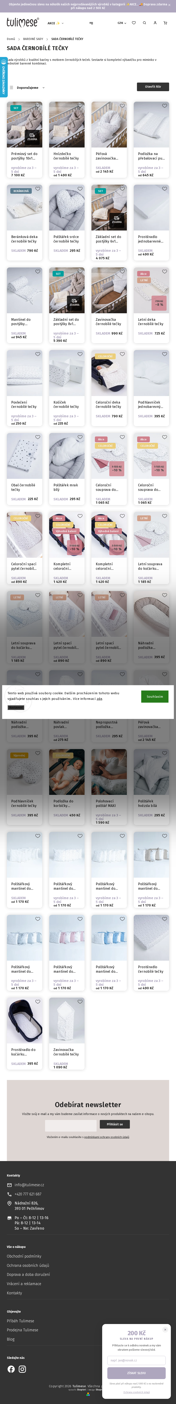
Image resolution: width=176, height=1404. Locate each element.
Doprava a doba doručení (28, 1274)
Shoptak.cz (102, 1390)
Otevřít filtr (153, 87)
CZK (120, 23)
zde (99, 698)
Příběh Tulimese (20, 1321)
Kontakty (14, 1293)
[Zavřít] (165, 1330)
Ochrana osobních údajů (28, 1265)
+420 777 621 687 (28, 1194)
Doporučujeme (27, 88)
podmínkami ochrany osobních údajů (106, 1137)
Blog (10, 1339)
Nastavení (16, 707)
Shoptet (81, 1390)
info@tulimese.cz (29, 1185)
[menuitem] (57, 23)
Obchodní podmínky (24, 1256)
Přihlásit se (115, 1124)
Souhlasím (155, 697)
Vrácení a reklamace (24, 1284)
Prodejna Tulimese (22, 1330)
